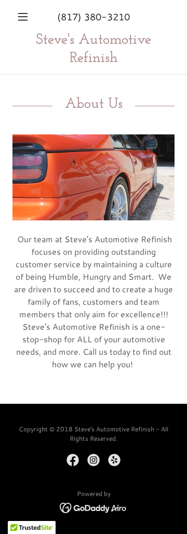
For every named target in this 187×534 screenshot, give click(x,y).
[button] (24, 16)
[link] (93, 49)
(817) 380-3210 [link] (93, 16)
